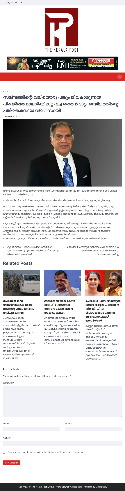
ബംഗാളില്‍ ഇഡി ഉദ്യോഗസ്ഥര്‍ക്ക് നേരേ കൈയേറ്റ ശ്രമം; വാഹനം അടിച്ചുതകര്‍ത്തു (18, 306)
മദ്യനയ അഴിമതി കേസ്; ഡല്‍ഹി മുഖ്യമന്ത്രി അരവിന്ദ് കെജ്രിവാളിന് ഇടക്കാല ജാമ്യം (59, 306)
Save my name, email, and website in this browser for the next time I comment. (46, 452)
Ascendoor (76, 487)
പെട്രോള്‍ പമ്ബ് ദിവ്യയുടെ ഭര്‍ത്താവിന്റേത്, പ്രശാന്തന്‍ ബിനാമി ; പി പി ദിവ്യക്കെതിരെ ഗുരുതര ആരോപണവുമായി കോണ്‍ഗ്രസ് (102, 310)
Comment (8, 383)
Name (7, 423)
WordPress (101, 487)
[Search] (119, 76)
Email (68, 423)
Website (7, 438)
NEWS (6, 92)
